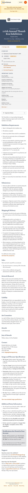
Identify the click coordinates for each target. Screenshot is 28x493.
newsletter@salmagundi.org (10, 65)
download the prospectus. (8, 255)
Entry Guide (16, 463)
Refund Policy (21, 485)
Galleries (5, 485)
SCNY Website (7, 67)
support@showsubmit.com (12, 468)
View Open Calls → (14, 11)
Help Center (9, 463)
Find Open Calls (5, 47)
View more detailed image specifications (12, 399)
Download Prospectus (8, 70)
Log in (20, 2)
